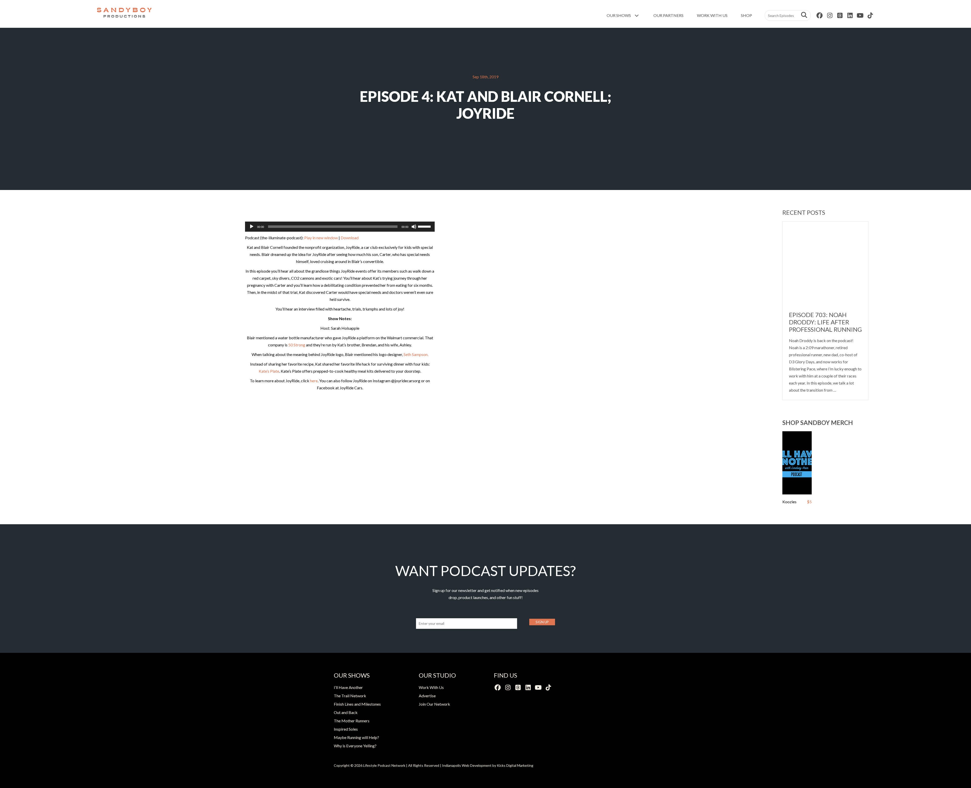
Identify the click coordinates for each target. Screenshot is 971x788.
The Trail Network (350, 695)
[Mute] (413, 226)
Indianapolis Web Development (467, 765)
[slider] (425, 226)
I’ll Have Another (348, 687)
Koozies (789, 501)
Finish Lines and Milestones (357, 704)
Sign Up (542, 622)
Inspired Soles (346, 729)
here (314, 380)
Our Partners (668, 15)
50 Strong (296, 344)
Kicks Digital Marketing (515, 765)
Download (350, 237)
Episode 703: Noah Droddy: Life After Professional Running (825, 322)
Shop (746, 15)
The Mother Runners (351, 720)
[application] (340, 227)
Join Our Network (434, 704)
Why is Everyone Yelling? (355, 745)
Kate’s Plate (269, 371)
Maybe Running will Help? (356, 737)
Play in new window (321, 237)
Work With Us (712, 15)
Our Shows (619, 15)
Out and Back (346, 712)
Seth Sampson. (416, 354)
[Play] (251, 226)
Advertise (427, 695)
